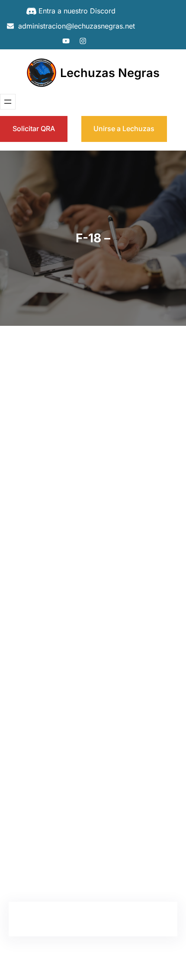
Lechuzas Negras (110, 73)
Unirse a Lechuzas (123, 128)
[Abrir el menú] (8, 101)
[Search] (154, 383)
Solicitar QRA (34, 128)
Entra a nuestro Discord (76, 10)
